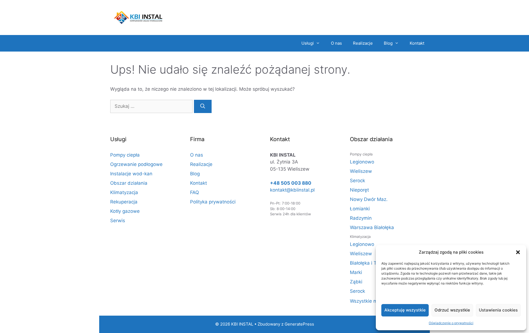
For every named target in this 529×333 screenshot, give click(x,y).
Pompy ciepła (125, 155)
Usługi (307, 43)
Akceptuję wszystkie (405, 310)
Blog (388, 43)
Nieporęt (359, 190)
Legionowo (362, 162)
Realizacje (363, 43)
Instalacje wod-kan (131, 173)
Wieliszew (361, 171)
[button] (518, 252)
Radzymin (361, 218)
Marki (356, 272)
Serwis (117, 220)
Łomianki (360, 208)
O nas (336, 43)
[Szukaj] (203, 106)
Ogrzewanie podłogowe (136, 164)
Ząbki (356, 281)
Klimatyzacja (124, 192)
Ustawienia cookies (498, 310)
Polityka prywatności (213, 202)
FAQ (194, 192)
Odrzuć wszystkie (452, 310)
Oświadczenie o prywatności (451, 323)
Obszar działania (128, 183)
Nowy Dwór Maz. (369, 199)
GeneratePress (299, 324)
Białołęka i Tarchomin (373, 263)
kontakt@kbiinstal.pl (292, 190)
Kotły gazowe (125, 211)
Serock (357, 180)
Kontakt (417, 43)
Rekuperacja (123, 202)
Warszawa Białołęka (372, 227)
